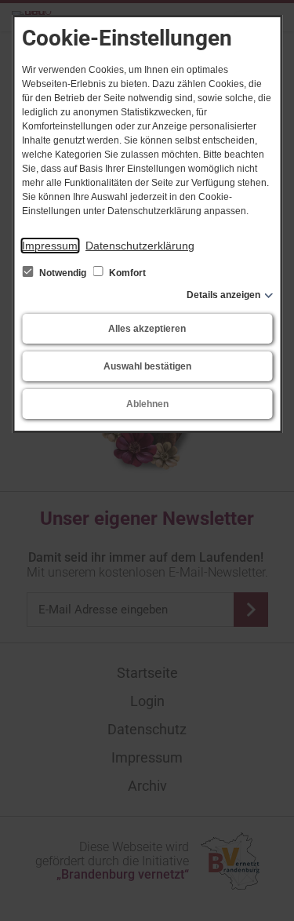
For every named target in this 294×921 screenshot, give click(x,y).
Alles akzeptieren (147, 328)
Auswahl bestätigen (147, 366)
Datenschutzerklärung (139, 245)
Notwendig (63, 273)
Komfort (126, 273)
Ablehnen (147, 404)
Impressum (50, 245)
